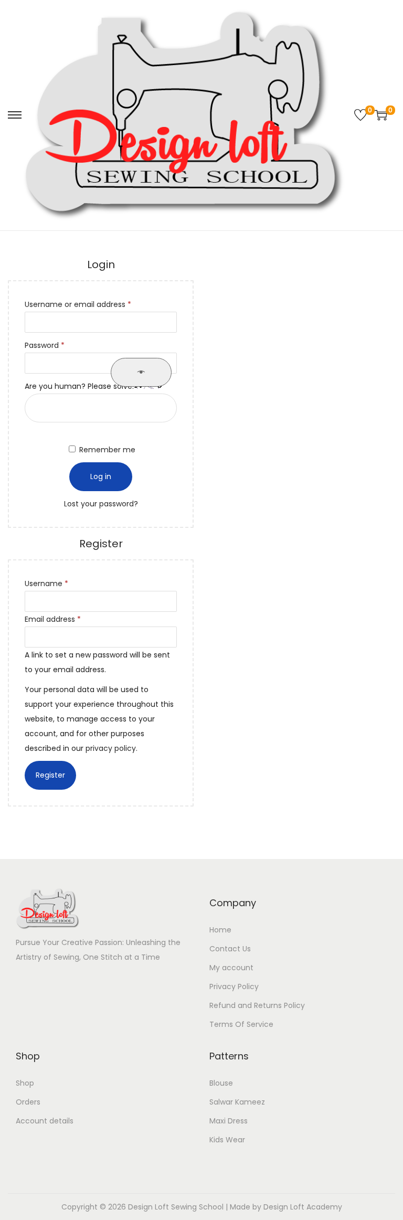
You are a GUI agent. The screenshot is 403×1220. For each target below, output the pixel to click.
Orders (28, 1102)
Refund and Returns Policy (257, 1005)
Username (62, 583)
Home (220, 930)
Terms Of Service (241, 1024)
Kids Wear (227, 1139)
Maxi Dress (228, 1121)
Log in (100, 476)
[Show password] (141, 372)
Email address (68, 618)
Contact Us (230, 948)
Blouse (221, 1083)
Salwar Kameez (237, 1102)
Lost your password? (101, 503)
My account (231, 967)
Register (50, 775)
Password (60, 345)
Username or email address (94, 304)
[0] (360, 115)
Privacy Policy (234, 986)
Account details (44, 1121)
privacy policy (111, 748)
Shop (25, 1083)
